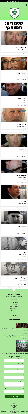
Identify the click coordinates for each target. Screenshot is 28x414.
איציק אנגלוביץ (21, 47)
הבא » (10, 287)
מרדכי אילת (22, 227)
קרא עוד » (24, 51)
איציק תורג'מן (21, 124)
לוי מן (24, 252)
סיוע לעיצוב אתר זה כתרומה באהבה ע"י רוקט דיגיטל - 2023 (14, 411)
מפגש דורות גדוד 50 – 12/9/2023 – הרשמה (16, 324)
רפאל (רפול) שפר (20, 278)
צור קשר (9, 1)
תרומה (14, 1)
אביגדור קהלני (21, 73)
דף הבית (19, 1)
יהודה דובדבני (21, 98)
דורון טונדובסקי (21, 175)
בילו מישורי (22, 150)
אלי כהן (23, 201)
